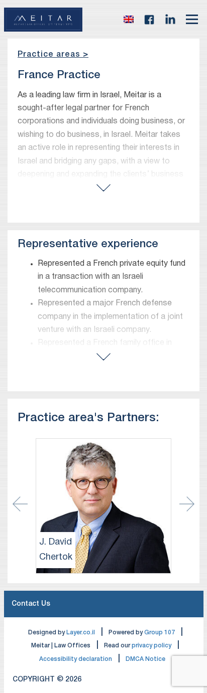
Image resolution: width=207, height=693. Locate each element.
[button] (128, 19)
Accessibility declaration (75, 659)
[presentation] (186, 503)
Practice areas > (53, 54)
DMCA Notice (145, 659)
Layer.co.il (80, 632)
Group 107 (159, 632)
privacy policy (151, 645)
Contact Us (31, 604)
